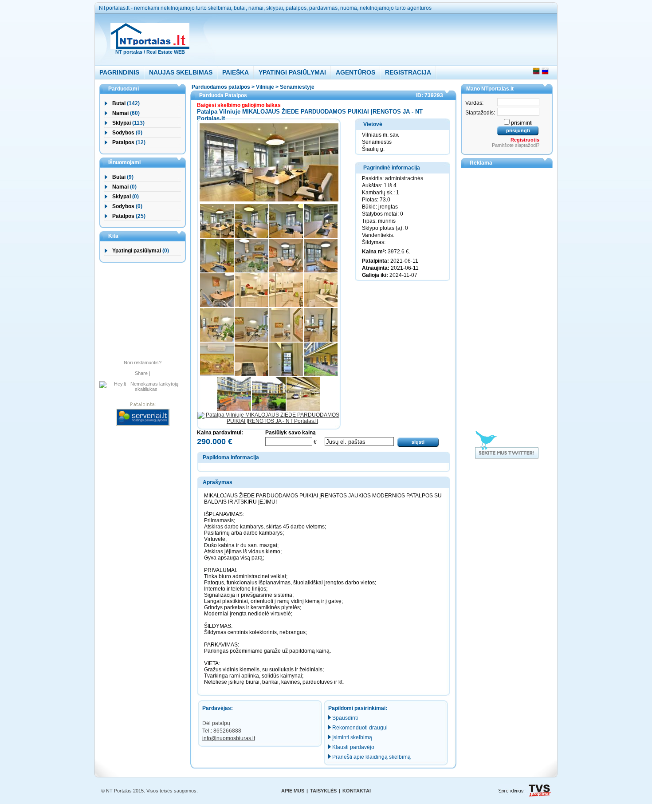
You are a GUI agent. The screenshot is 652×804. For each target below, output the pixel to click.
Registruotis (525, 139)
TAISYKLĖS (323, 790)
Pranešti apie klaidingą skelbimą (371, 757)
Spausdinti (345, 718)
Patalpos (123, 142)
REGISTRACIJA (408, 72)
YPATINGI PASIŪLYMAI (292, 72)
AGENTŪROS (355, 72)
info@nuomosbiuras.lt (228, 738)
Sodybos (123, 133)
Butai (119, 103)
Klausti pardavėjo (353, 747)
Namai (120, 113)
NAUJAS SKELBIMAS (180, 72)
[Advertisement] (366, 37)
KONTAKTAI (356, 790)
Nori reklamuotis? (142, 362)
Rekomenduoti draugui (360, 728)
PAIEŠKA (235, 72)
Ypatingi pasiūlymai (136, 251)
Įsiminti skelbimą (352, 737)
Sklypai (121, 123)
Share (141, 373)
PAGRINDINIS (119, 72)
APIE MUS (292, 790)
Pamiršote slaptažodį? (515, 145)
